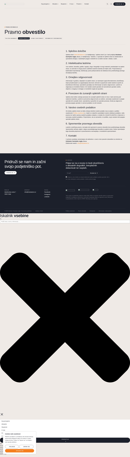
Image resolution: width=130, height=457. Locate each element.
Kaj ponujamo (6, 421)
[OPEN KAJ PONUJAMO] (49, 4)
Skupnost (4, 427)
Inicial (41, 211)
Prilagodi (12, 446)
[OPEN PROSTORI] (81, 4)
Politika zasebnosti (78, 113)
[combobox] (65, 221)
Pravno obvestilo (82, 211)
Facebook (47, 192)
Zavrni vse (26, 446)
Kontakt (4, 436)
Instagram (47, 194)
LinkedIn (46, 196)
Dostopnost (92, 211)
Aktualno (4, 424)
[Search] (1, 219)
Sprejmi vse (19, 450)
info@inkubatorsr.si (83, 143)
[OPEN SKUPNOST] (66, 4)
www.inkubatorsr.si (79, 54)
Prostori (4, 433)
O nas (3, 430)
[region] (19, 442)
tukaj (94, 179)
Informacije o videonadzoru (105, 211)
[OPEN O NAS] (73, 4)
